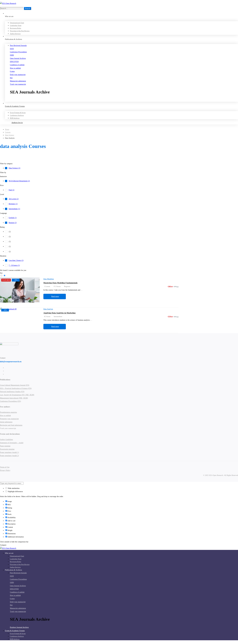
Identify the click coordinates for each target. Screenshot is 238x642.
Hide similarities (13, 488)
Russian (13, 223)
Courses (7, 132)
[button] (124, 100)
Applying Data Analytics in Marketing (59, 313)
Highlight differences (15, 491)
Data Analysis (48, 309)
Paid (11, 190)
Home (7, 129)
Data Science (9, 135)
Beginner (13, 204)
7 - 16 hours (14, 265)
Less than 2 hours (16, 260)
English (13, 218)
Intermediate (14, 209)
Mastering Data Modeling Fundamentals (60, 283)
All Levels (14, 199)
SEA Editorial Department (19, 181)
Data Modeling (48, 279)
